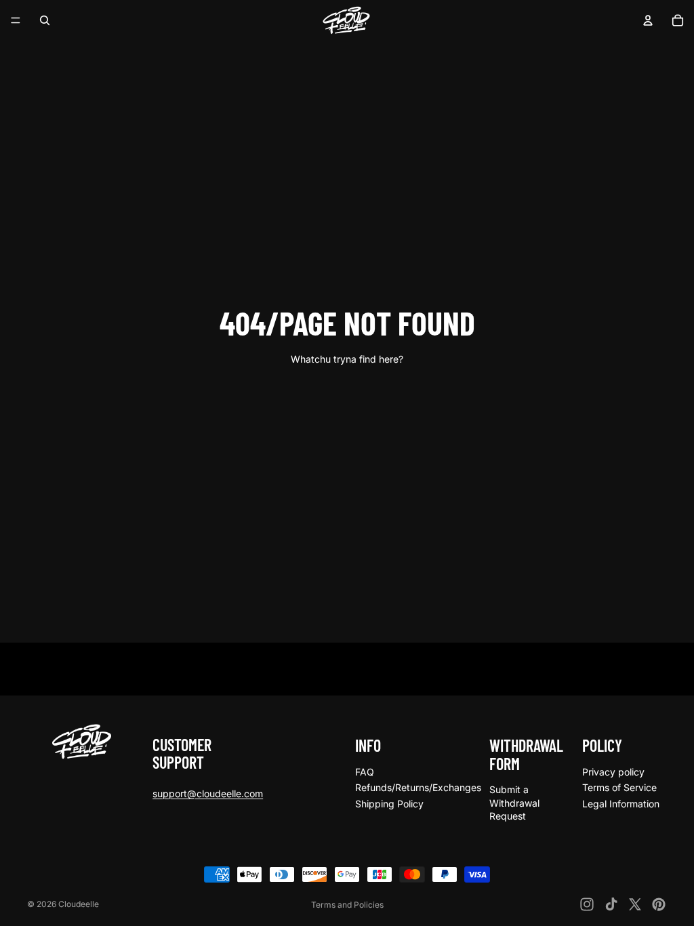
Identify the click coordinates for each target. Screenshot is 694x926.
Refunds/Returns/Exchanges (418, 787)
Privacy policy (613, 772)
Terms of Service (619, 787)
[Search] (45, 20)
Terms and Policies (347, 905)
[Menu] (15, 20)
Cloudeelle (78, 904)
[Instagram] (587, 904)
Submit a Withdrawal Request (514, 803)
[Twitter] (635, 904)
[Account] (648, 20)
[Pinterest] (659, 904)
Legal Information (620, 803)
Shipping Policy (389, 803)
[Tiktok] (611, 904)
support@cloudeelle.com (207, 793)
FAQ (364, 772)
